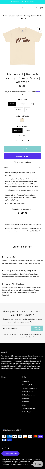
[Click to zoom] (39, 29)
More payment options (22, 162)
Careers (25, 402)
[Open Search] (37, 8)
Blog (24, 405)
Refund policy (27, 412)
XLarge (18, 110)
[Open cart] (41, 8)
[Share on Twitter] (22, 214)
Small (12, 104)
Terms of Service (28, 408)
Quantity (22, 136)
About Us (25, 381)
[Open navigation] (7, 8)
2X (27, 110)
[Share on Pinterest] (26, 214)
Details (6, 168)
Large (32, 104)
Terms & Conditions (29, 388)
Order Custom (26, 209)
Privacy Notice (27, 391)
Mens (28, 131)
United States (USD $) (13, 430)
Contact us (16, 209)
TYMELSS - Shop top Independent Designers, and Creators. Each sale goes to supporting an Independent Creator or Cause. (22, 461)
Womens (17, 131)
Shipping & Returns (29, 385)
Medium (22, 104)
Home (5, 16)
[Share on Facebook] (19, 214)
